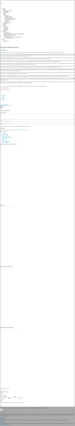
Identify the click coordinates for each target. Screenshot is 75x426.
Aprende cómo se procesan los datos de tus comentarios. (21, 129)
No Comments (7, 50)
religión (3, 99)
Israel (2, 96)
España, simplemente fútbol (6, 136)
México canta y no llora (5, 142)
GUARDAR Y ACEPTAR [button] (4, 425)
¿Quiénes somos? (5, 26)
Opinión (4, 50)
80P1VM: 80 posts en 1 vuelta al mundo (10, 18)
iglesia (3, 94)
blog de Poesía (7, 20)
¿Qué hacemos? (5, 28)
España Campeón (4, 133)
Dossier (4, 13)
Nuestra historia (5, 27)
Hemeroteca (5, 23)
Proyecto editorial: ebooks (7, 22)
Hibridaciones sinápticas (8, 16)
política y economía (4, 98)
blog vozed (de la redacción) (9, 19)
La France (3, 139)
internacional (4, 95)
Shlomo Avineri (4, 86)
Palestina (3, 97)
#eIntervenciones (5, 11)
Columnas (4, 14)
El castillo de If (7, 15)
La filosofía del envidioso (4, 104)
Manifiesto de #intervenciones (7, 10)
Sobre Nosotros (4, 25)
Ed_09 (1, 50)
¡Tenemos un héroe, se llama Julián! (7, 137)
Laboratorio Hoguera (6, 12)
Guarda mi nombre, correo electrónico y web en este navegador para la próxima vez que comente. (15, 126)
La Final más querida (5, 134)
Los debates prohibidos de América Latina (6, 105)
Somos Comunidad (6, 29)
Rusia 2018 (6, 21)
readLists (4, 24)
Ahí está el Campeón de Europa (6, 141)
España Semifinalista (5, 138)
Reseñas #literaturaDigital (9, 17)
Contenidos (3, 8)
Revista (4, 9)
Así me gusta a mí (4, 140)
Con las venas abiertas (5, 135)
